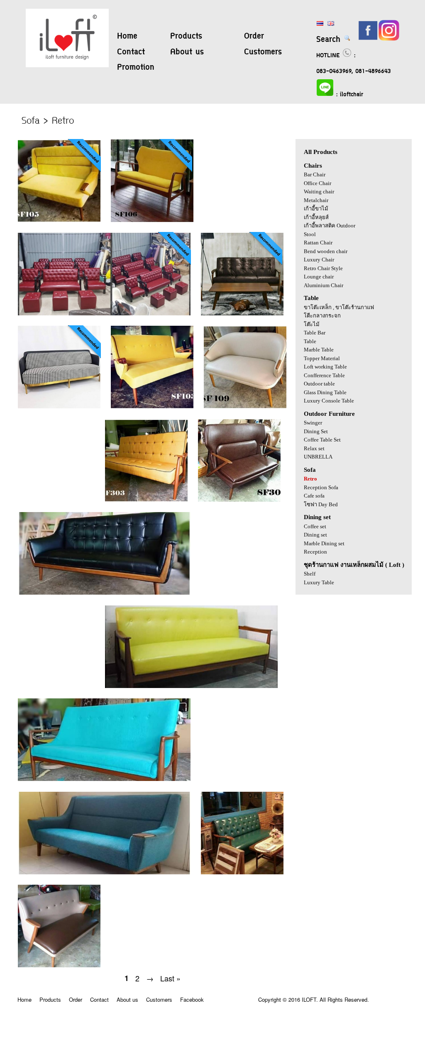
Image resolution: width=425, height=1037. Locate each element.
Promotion (135, 67)
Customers (263, 52)
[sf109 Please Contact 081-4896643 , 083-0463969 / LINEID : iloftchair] (240, 406)
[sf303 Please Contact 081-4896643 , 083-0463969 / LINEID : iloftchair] (147, 499)
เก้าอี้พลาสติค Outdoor (329, 225)
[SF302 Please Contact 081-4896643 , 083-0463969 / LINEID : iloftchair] (191, 686)
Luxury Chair (319, 259)
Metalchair (316, 200)
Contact (131, 52)
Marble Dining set (324, 543)
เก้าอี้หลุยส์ (316, 217)
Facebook (192, 999)
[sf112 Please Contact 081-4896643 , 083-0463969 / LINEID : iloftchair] (104, 779)
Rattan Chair (318, 242)
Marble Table (319, 349)
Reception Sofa (321, 487)
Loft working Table (325, 367)
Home (127, 36)
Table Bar (314, 332)
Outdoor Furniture (329, 413)
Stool (310, 234)
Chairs (313, 165)
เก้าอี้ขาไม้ (316, 208)
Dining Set (316, 431)
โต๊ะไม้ (312, 324)
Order (254, 36)
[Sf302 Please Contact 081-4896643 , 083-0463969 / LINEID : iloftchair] (235, 499)
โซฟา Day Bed (321, 504)
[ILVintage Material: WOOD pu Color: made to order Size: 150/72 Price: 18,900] (104, 313)
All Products (320, 152)
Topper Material (322, 358)
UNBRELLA (318, 457)
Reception (315, 552)
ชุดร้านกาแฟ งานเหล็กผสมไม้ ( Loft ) (354, 564)
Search (330, 40)
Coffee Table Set (322, 440)
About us (187, 52)
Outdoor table (319, 384)
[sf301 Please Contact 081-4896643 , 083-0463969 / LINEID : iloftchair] (104, 592)
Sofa (310, 469)
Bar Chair (314, 174)
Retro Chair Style (323, 268)
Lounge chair (319, 276)
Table (311, 298)
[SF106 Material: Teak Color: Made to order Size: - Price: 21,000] (147, 220)
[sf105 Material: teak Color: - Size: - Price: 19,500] (59, 220)
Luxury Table (319, 582)
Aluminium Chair (323, 285)
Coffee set (315, 526)
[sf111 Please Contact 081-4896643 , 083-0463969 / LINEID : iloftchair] (104, 872)
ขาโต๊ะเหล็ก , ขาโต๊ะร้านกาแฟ (339, 307)
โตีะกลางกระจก (322, 315)
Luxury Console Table (329, 401)
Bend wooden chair (325, 251)
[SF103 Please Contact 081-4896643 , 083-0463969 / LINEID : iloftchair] (148, 406)
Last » (170, 978)
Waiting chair (319, 191)
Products (186, 36)
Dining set (317, 517)
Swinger (313, 423)
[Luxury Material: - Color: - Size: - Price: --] (59, 406)
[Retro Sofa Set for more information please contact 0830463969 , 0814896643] (237, 872)
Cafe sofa (314, 496)
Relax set (314, 448)
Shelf (309, 574)
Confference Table (324, 375)
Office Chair (317, 183)
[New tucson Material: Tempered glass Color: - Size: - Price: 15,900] (237, 313)
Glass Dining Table (325, 392)
